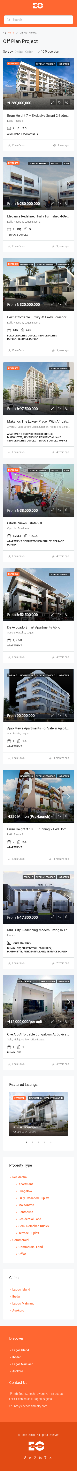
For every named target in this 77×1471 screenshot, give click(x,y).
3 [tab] (41, 1144)
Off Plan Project (45, 64)
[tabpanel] (38, 1114)
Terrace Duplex (28, 1233)
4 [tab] (47, 1144)
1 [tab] (28, 1144)
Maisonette (26, 1205)
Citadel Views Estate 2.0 (24, 523)
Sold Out (56, 163)
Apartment (25, 1184)
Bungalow (25, 1191)
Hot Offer (63, 64)
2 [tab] (34, 1144)
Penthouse (25, 1212)
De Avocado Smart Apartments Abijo (33, 627)
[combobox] (27, 51)
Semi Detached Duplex (33, 1226)
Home (11, 32)
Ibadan (16, 1296)
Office (22, 1254)
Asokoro (18, 1310)
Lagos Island (21, 1289)
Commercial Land (30, 1247)
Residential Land (29, 1219)
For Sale (13, 675)
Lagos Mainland (23, 1303)
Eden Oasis (18, 145)
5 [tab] (53, 1144)
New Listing (26, 264)
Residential (20, 1177)
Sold (66, 163)
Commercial (20, 1240)
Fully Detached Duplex (33, 1198)
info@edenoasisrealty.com (30, 1406)
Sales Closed (47, 981)
